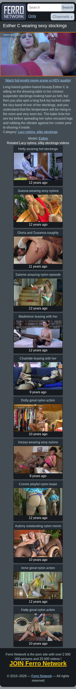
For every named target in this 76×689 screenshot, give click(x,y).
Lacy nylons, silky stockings (38, 132)
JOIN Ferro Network (38, 663)
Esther (43, 138)
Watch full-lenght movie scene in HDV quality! (38, 80)
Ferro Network (41, 676)
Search (67, 7)
